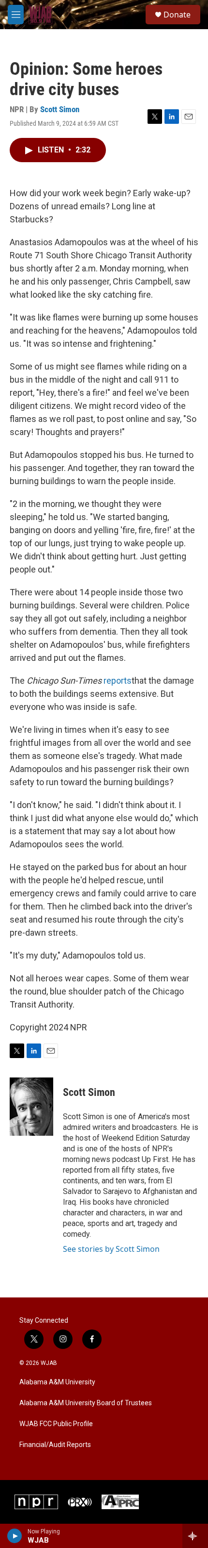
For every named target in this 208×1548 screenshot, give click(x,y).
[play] (15, 1536)
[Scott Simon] (31, 1106)
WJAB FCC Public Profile (56, 1424)
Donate (177, 14)
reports (118, 680)
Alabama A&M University (57, 1382)
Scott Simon (59, 109)
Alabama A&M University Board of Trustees (85, 1403)
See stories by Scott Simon (111, 1249)
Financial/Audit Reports (55, 1444)
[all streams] (195, 1536)
